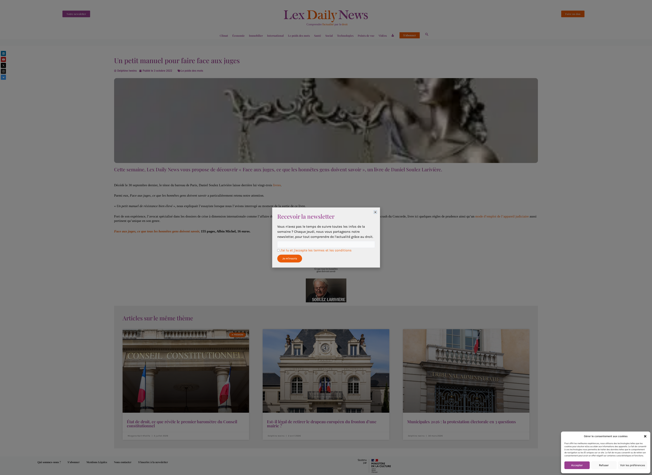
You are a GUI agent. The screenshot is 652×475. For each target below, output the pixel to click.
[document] (326, 237)
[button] (645, 436)
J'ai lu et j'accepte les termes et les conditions (316, 250)
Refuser (604, 465)
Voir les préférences (632, 465)
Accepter (577, 465)
